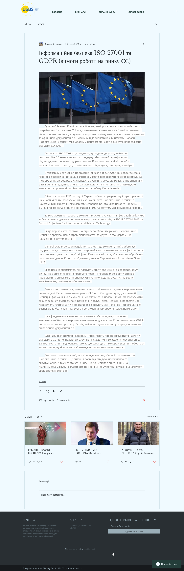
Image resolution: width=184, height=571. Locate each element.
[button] (156, 24)
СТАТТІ (41, 24)
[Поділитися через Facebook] (40, 391)
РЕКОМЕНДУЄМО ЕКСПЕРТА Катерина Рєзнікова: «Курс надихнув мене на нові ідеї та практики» (45, 451)
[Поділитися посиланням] (61, 391)
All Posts (28, 24)
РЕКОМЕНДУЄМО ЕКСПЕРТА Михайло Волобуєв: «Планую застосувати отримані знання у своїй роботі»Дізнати (92, 451)
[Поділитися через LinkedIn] (54, 391)
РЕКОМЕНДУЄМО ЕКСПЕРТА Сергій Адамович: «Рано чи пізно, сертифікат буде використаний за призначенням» (138, 451)
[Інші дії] (143, 44)
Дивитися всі (153, 416)
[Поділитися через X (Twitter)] (47, 391)
